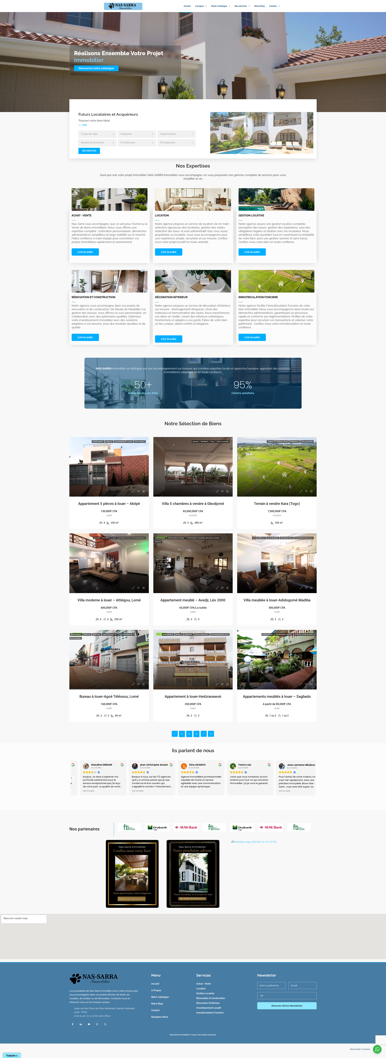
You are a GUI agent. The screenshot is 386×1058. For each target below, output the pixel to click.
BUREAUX (108, 441)
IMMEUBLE (97, 634)
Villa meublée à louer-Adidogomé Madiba (277, 600)
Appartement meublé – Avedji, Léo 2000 (192, 600)
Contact (273, 6)
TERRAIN (270, 441)
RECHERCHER (89, 150)
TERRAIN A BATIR (282, 441)
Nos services (241, 6)
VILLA (213, 441)
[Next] (204, 734)
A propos (199, 6)
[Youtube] (89, 1024)
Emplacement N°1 (110, 634)
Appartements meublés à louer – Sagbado (277, 696)
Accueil (187, 6)
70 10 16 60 (92, 1016)
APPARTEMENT (97, 441)
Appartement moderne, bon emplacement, (203, 538)
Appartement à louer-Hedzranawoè (193, 696)
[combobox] (97, 134)
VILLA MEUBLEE (272, 538)
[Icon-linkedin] (81, 1024)
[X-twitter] (105, 1024)
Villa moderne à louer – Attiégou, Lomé (109, 600)
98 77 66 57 (105, 1016)
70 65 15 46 (79, 1016)
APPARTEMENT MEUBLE (176, 538)
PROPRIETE (205, 441)
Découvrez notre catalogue (96, 68)
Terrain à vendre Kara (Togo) (277, 504)
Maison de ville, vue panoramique (131, 538)
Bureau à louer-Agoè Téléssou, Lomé (109, 696)
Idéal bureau (140, 441)
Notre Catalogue (219, 6)
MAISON (196, 441)
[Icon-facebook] (72, 1024)
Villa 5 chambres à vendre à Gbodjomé (193, 504)
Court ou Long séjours (303, 634)
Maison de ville (286, 538)
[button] (72, 778)
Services (158, 542)
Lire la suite (85, 251)
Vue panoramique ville (304, 538)
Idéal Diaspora (223, 441)
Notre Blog (259, 6)
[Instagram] (97, 1024)
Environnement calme (123, 441)
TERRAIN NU (294, 441)
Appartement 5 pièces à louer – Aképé (109, 504)
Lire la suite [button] (80, 791)
